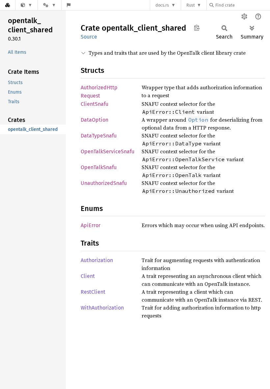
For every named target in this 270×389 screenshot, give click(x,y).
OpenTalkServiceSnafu (107, 151)
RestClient (93, 292)
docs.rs (162, 5)
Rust (190, 5)
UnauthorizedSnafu (104, 183)
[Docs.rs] (7, 5)
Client (88, 276)
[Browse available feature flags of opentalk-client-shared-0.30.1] (69, 5)
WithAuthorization (102, 308)
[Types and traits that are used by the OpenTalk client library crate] (26, 5)
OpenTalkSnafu (99, 167)
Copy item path (196, 27)
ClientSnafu (94, 104)
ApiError (90, 225)
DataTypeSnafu (99, 136)
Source (89, 37)
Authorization (97, 260)
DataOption (94, 120)
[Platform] (49, 5)
